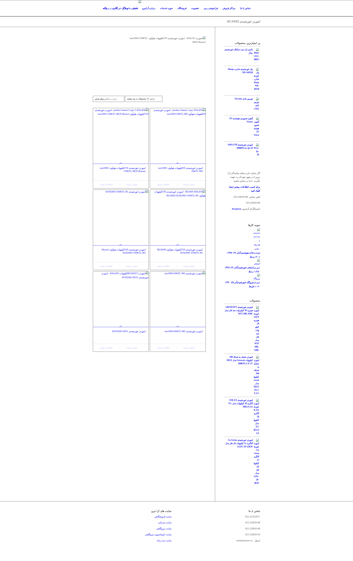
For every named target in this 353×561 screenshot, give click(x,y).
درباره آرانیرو (148, 8)
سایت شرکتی (165, 522)
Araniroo (236, 208)
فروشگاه (182, 8)
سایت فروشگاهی (163, 516)
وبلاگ (125, 8)
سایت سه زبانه (164, 540)
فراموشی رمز (211, 8)
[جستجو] (256, 8)
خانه (105, 8)
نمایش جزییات (132, 184)
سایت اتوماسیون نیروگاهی (158, 534)
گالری (115, 8)
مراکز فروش (229, 8)
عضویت (195, 8)
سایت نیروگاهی (164, 528)
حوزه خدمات (166, 8)
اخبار (135, 8)
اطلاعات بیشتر (106, 184)
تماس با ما (245, 8)
